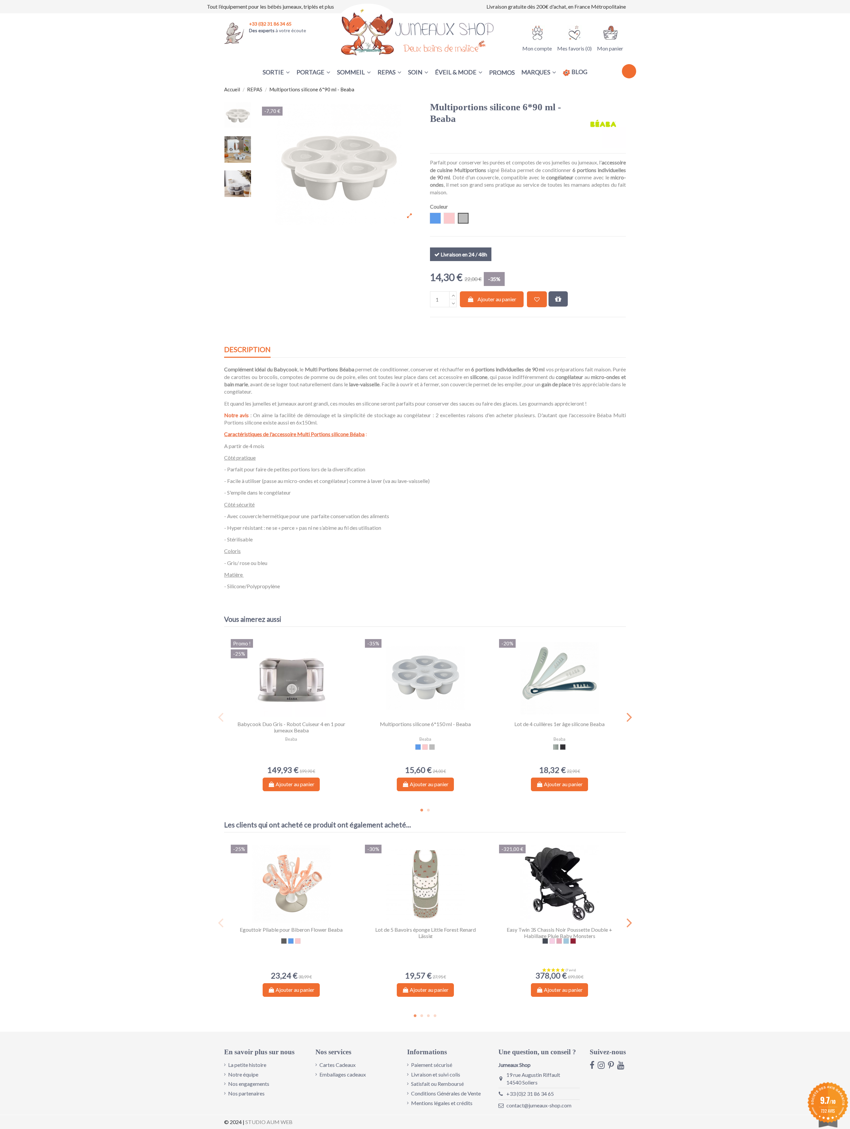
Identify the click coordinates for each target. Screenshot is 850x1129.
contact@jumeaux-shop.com (538, 1105)
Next (629, 717)
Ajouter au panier (496, 299)
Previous (220, 717)
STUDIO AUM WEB (269, 1122)
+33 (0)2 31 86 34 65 (530, 1093)
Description (247, 349)
